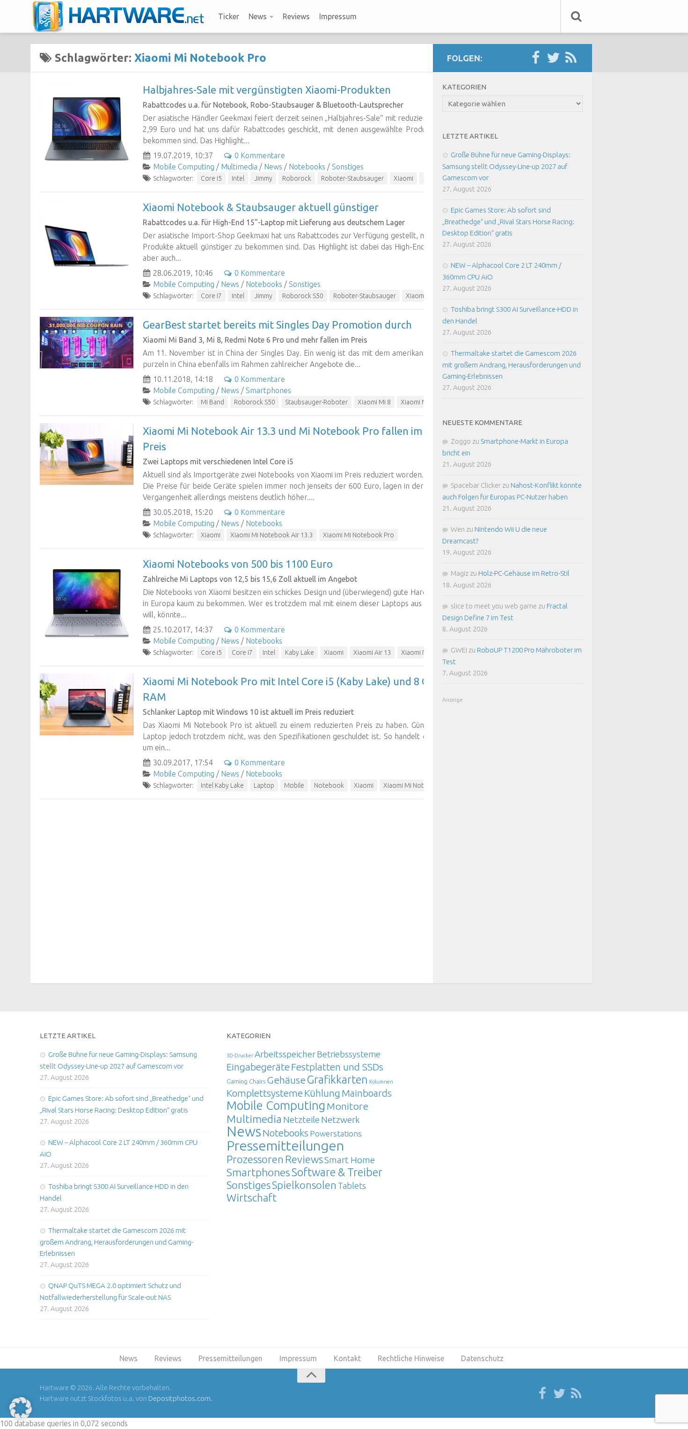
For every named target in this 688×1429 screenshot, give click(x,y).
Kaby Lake (299, 652)
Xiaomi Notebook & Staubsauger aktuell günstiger (261, 207)
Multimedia (239, 166)
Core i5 (211, 178)
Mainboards (367, 1093)
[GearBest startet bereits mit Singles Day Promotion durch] (86, 342)
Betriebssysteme (349, 1054)
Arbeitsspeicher (285, 1054)
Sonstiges (348, 166)
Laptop (264, 785)
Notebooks (307, 166)
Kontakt (347, 1358)
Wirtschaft (252, 1197)
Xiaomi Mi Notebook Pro (358, 535)
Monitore (347, 1106)
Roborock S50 (302, 296)
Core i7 (211, 296)
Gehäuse (286, 1079)
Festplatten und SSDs (337, 1066)
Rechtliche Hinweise (411, 1358)
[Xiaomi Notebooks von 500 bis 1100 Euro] (86, 603)
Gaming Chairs (246, 1081)
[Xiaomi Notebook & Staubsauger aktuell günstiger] (86, 246)
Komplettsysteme (265, 1093)
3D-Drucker (240, 1055)
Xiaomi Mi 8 (374, 402)
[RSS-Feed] (571, 58)
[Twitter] (553, 58)
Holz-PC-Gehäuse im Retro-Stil (524, 573)
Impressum (338, 16)
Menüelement (121, 16)
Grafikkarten (337, 1079)
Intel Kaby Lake (222, 785)
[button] (20, 1408)
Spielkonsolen (304, 1185)
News (258, 16)
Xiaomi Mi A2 (419, 402)
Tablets (352, 1185)
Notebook (329, 785)
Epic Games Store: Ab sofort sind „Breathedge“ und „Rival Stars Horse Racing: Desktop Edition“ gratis (508, 221)
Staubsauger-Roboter (316, 402)
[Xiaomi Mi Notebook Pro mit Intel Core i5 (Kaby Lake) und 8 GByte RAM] (86, 704)
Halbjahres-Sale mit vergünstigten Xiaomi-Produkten (267, 89)
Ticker (228, 16)
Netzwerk (340, 1119)
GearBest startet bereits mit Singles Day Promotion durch (277, 324)
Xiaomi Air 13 (372, 652)
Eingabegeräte (258, 1067)
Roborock (296, 178)
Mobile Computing (183, 166)
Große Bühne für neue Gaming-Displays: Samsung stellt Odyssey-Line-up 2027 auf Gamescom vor (506, 166)
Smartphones (268, 390)
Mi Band (212, 402)
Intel (238, 178)
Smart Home (349, 1160)
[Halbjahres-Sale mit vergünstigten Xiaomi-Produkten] (86, 129)
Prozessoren (255, 1159)
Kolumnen (381, 1082)
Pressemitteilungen (285, 1145)
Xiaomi (403, 178)
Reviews (296, 16)
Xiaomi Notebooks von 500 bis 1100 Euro (238, 564)
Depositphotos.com (179, 1398)
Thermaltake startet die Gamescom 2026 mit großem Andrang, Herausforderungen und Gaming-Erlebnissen (511, 364)
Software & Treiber (337, 1172)
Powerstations (336, 1133)
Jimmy (263, 178)
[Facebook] (535, 58)
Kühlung (322, 1093)
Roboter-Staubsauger (352, 178)
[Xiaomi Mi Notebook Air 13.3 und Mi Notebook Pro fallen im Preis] (86, 454)
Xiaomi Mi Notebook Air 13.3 (271, 535)
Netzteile (301, 1119)
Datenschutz (482, 1358)
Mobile (294, 785)
